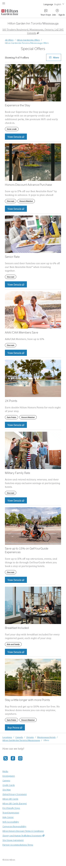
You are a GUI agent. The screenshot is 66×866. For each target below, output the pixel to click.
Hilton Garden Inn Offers (28, 39)
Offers (46, 740)
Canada (19, 737)
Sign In (61, 14)
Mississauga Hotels (46, 737)
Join (54, 14)
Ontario (30, 737)
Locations (7, 737)
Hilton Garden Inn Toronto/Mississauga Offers (27, 42)
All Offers (9, 39)
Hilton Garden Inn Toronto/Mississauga (21, 740)
